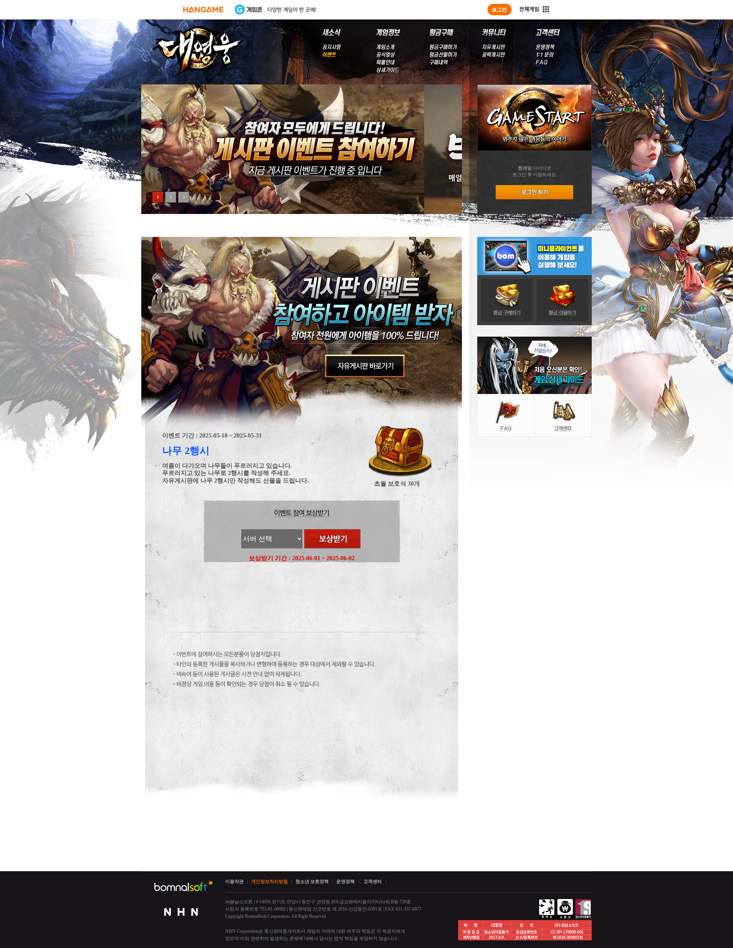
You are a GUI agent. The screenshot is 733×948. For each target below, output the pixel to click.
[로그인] (500, 9)
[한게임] (203, 9)
